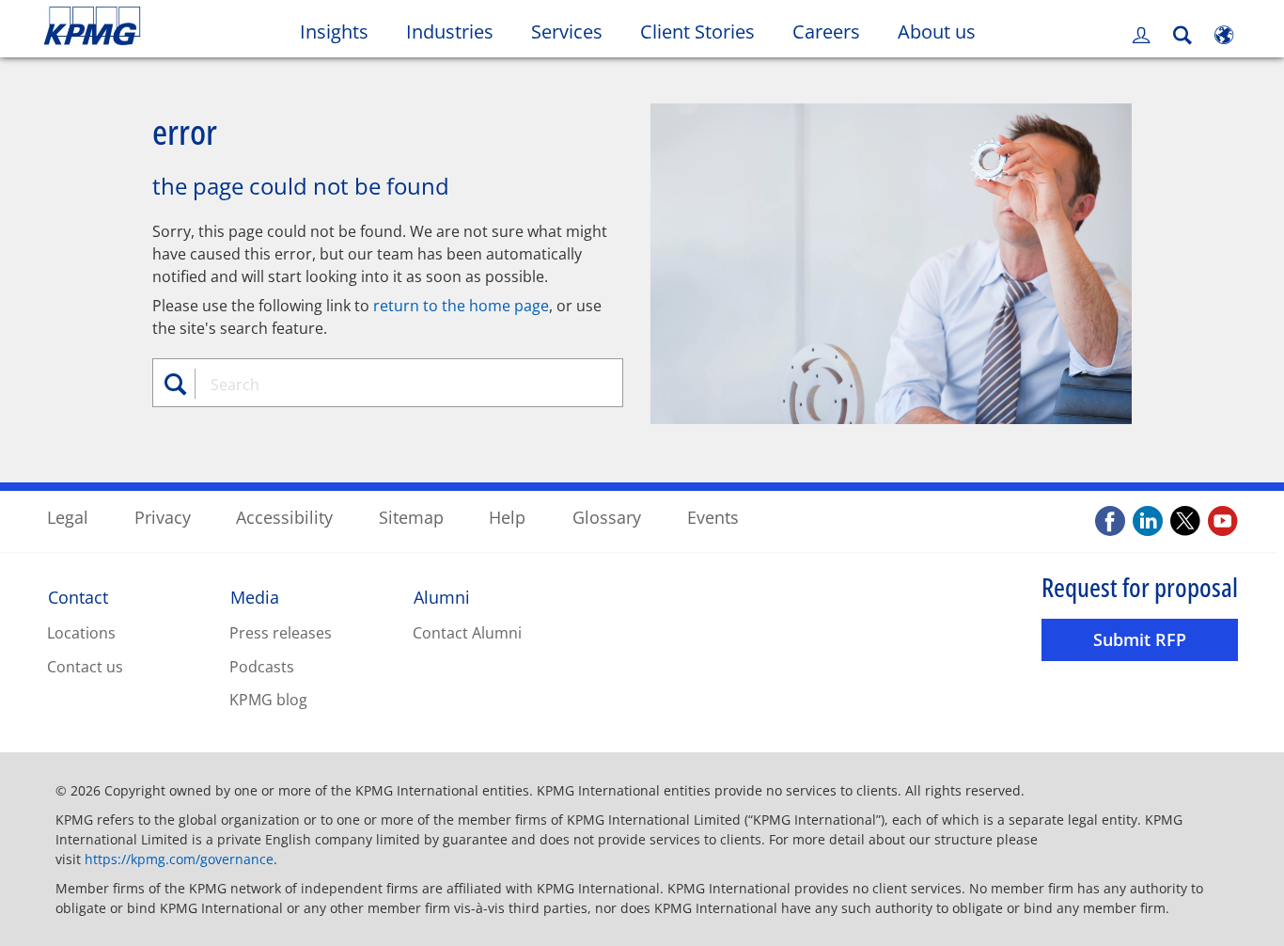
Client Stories (707, 31)
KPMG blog (268, 699)
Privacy (162, 517)
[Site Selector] (1224, 35)
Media (254, 597)
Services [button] (567, 31)
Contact (78, 597)
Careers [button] (826, 31)
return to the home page (461, 305)
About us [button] (937, 31)
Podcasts (261, 666)
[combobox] (395, 384)
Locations (81, 633)
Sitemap (411, 517)
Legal (67, 517)
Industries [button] (449, 31)
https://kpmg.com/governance (179, 859)
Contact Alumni (467, 633)
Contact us (85, 666)
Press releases (280, 633)
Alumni (442, 597)
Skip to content (156, 26)
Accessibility (284, 517)
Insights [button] (334, 31)
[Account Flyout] (1141, 35)
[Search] (1182, 35)
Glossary (606, 517)
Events (713, 517)
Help (507, 517)
